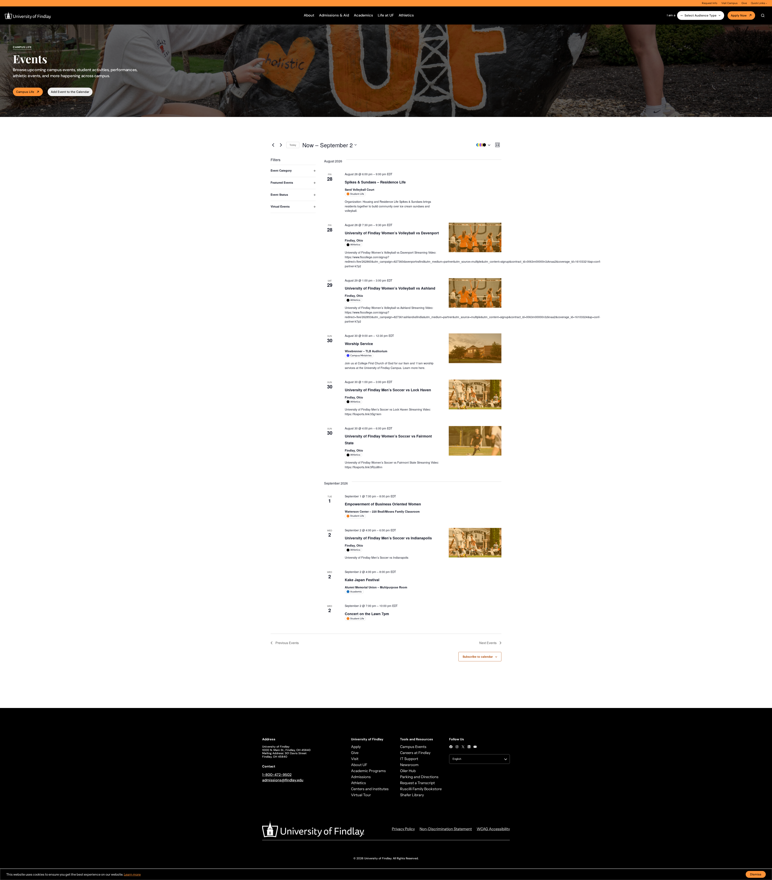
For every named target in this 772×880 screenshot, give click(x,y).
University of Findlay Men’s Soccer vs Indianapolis (388, 538)
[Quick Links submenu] (766, 3)
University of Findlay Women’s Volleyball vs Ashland (390, 288)
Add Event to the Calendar (70, 92)
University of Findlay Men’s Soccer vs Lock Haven (388, 389)
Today (293, 144)
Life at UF (386, 15)
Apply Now (739, 15)
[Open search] (762, 15)
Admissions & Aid (334, 15)
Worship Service (359, 343)
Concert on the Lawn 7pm (367, 613)
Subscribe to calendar (478, 657)
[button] (482, 145)
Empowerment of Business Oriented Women (383, 504)
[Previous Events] (273, 144)
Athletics (406, 15)
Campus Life (25, 92)
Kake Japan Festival (362, 579)
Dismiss (755, 874)
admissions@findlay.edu (282, 780)
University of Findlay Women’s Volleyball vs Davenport (392, 233)
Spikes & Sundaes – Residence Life (375, 182)
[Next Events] (280, 144)
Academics (363, 15)
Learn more (132, 874)
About (309, 15)
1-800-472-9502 (277, 774)
